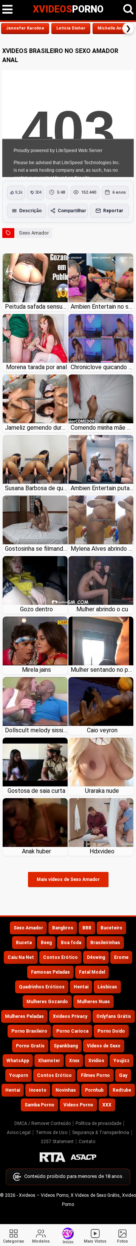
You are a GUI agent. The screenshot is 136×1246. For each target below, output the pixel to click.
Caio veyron (102, 730)
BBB (86, 928)
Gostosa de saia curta (36, 791)
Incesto (37, 1090)
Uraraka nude (102, 791)
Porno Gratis (30, 1046)
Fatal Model (92, 972)
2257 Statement (57, 1141)
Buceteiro (111, 928)
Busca (128, 9)
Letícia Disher (70, 28)
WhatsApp (17, 1060)
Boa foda (71, 942)
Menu (7, 9)
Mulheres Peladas (24, 1016)
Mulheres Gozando (47, 1001)
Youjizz (121, 1060)
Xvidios (96, 1060)
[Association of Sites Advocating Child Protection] (83, 1157)
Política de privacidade (98, 1123)
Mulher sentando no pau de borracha (102, 670)
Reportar (113, 210)
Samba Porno (39, 1105)
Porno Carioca (72, 1031)
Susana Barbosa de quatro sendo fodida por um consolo (36, 488)
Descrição (30, 210)
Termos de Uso (51, 1132)
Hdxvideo (102, 851)
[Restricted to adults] (52, 1157)
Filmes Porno (95, 1075)
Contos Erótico (60, 957)
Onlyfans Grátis (113, 1016)
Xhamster (49, 1060)
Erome (121, 957)
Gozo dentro (36, 609)
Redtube (122, 1090)
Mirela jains (36, 670)
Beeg (46, 942)
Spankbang (66, 1046)
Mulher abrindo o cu (102, 609)
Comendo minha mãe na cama (102, 427)
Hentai (81, 987)
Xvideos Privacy (70, 1016)
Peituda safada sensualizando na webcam (36, 306)
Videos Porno (78, 1105)
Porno (68, 9)
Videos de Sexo (104, 1046)
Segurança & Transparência (100, 1132)
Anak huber (36, 851)
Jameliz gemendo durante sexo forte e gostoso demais (36, 427)
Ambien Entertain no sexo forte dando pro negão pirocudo (102, 306)
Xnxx (74, 1060)
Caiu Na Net (21, 957)
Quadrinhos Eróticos (42, 987)
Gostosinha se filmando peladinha (36, 548)
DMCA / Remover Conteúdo (42, 1123)
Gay (123, 1075)
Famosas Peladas (50, 972)
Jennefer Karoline (25, 28)
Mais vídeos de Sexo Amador (68, 879)
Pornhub (94, 1090)
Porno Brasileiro (29, 1031)
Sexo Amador (34, 233)
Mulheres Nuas (93, 1001)
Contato (87, 1141)
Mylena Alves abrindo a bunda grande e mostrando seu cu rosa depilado (102, 548)
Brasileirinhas (105, 942)
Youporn (18, 1075)
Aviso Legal (19, 1132)
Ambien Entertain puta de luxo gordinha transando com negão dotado (102, 488)
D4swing (96, 957)
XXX (106, 1105)
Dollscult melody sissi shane (36, 730)
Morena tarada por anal (36, 367)
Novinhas (66, 1090)
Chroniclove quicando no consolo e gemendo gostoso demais (102, 367)
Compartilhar (72, 210)
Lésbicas (107, 987)
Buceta (24, 942)
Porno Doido (111, 1031)
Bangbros (62, 928)
